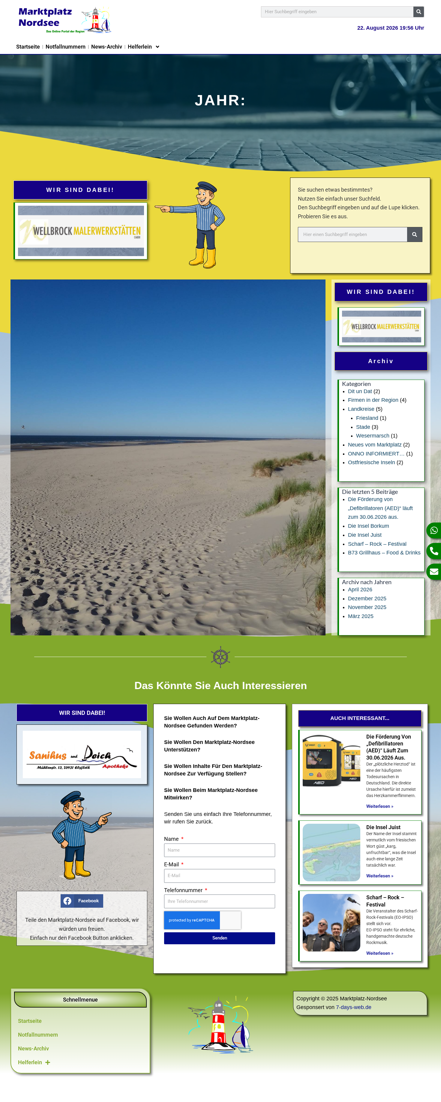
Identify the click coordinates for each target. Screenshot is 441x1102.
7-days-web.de (353, 1007)
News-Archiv (106, 46)
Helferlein (140, 46)
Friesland (367, 418)
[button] (82, 901)
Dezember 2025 (367, 599)
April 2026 (360, 590)
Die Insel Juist (365, 535)
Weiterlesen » (379, 806)
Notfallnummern (66, 46)
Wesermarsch (372, 436)
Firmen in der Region (373, 400)
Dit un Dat (360, 391)
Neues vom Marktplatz (375, 445)
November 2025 (367, 607)
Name (172, 839)
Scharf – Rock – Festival (377, 544)
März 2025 (361, 616)
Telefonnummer (184, 890)
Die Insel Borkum (368, 526)
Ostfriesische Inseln (371, 462)
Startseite (28, 46)
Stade (363, 427)
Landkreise (361, 409)
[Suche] (418, 12)
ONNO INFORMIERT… (376, 454)
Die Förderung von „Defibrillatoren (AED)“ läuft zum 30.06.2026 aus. (380, 508)
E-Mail (172, 864)
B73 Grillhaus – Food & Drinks (384, 553)
